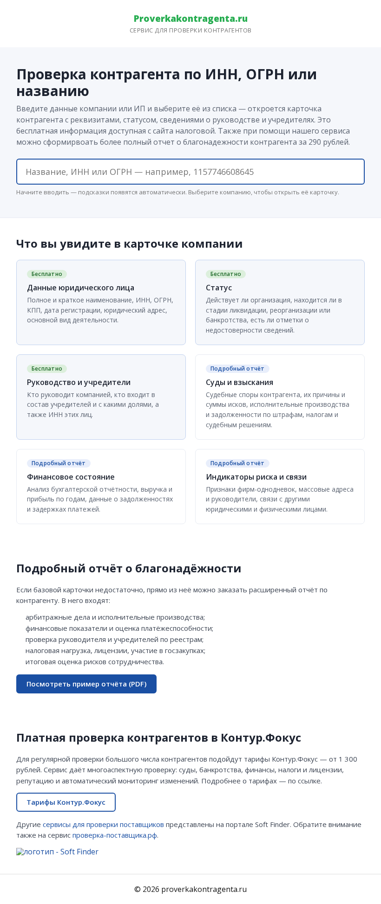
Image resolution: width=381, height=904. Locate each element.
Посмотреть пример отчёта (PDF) (86, 683)
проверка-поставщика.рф (114, 835)
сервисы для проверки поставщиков (103, 824)
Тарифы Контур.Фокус (65, 802)
